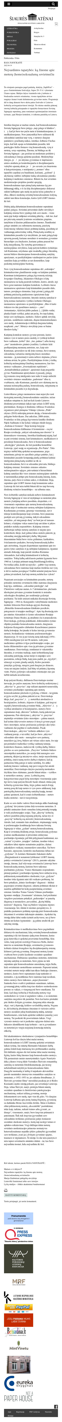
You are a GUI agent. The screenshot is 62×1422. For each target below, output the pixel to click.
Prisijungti (51, 8)
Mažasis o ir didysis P (13, 1169)
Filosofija (12, 44)
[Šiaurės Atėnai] (31, 17)
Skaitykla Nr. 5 (39, 36)
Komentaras (38, 48)
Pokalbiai (11, 40)
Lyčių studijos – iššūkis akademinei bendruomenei (24, 1184)
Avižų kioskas (39, 28)
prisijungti (14, 1201)
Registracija (20, 1412)
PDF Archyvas (34, 1412)
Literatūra (12, 28)
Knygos (36, 32)
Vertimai (37, 52)
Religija (10, 48)
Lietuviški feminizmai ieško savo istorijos (21, 1181)
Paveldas (11, 52)
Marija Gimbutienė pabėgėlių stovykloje (20, 1178)
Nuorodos (48, 1412)
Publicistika (13, 32)
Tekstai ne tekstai (39, 44)
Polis (35, 40)
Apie (9, 1412)
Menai (10, 36)
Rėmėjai (10, 1415)
